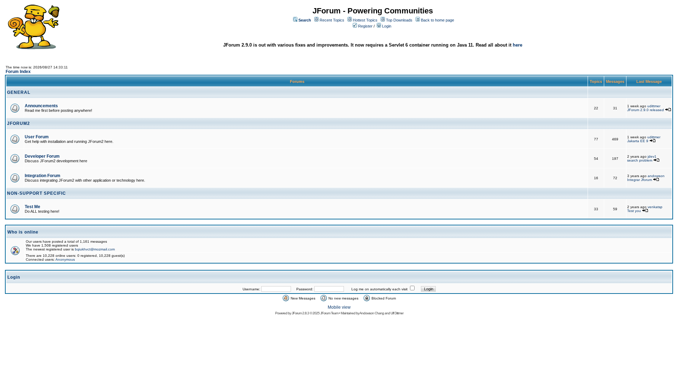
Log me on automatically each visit (379, 289)
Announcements (41, 105)
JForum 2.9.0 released (645, 110)
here (517, 45)
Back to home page (437, 20)
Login (386, 26)
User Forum (37, 136)
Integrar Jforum (639, 180)
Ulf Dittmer (397, 313)
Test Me (32, 206)
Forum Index (18, 71)
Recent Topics (332, 20)
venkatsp (655, 207)
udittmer (653, 106)
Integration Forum (42, 175)
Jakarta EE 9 (637, 141)
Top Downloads (399, 20)
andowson (656, 176)
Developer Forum (42, 156)
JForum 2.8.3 (300, 313)
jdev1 (652, 156)
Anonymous (65, 259)
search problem (639, 160)
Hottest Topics (365, 20)
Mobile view (339, 307)
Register (365, 26)
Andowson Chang (371, 313)
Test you (634, 211)
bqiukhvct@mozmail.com (95, 249)
